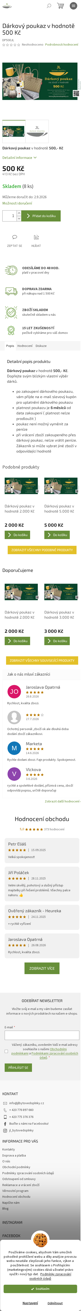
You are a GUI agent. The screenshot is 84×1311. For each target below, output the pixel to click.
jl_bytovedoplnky (21, 1130)
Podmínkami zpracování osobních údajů (55, 1055)
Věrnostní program (15, 1191)
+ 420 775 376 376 (21, 1117)
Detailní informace (17, 157)
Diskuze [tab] (41, 346)
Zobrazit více (42, 968)
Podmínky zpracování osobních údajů (50, 1276)
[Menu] (73, 5)
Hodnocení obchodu (42, 818)
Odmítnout (55, 1303)
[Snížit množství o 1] (19, 218)
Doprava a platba (14, 1155)
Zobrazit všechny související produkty (42, 660)
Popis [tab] (10, 346)
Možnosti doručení (17, 203)
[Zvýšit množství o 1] (19, 213)
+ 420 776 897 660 (21, 1110)
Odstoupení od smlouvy (19, 1179)
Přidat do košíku (44, 216)
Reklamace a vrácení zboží (20, 1185)
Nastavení (30, 1303)
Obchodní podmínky (16, 1167)
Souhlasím (42, 1289)
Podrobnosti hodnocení (61, 45)
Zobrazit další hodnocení (62, 801)
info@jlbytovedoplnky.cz (26, 1103)
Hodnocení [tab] (25, 346)
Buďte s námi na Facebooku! (29, 1123)
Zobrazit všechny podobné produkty (42, 550)
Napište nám (11, 1202)
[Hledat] (49, 5)
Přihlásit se (18, 1068)
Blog (5, 1208)
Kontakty (8, 1149)
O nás (6, 1161)
